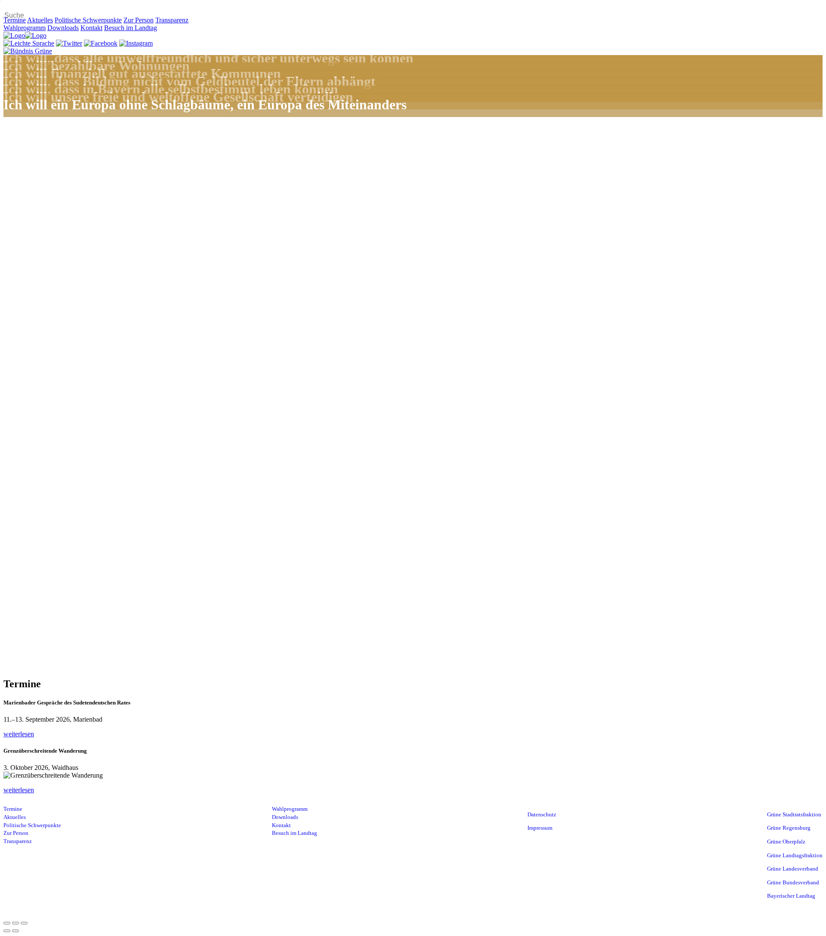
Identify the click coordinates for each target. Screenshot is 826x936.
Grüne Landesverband (792, 869)
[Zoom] (24, 923)
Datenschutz (541, 815)
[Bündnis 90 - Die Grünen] (27, 51)
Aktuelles (40, 20)
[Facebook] (100, 43)
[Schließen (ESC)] (6, 923)
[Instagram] (136, 43)
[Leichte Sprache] (28, 43)
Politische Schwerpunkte (88, 20)
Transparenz (171, 20)
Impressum (539, 828)
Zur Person (138, 20)
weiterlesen (18, 734)
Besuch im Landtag (130, 27)
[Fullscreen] (15, 923)
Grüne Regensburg (789, 828)
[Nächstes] (15, 931)
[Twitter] (69, 43)
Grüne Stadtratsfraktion (794, 815)
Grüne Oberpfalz (786, 842)
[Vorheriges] (6, 931)
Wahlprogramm (24, 27)
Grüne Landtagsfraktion (795, 856)
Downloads (63, 27)
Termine (14, 20)
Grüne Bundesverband (793, 883)
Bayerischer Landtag (791, 896)
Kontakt (91, 27)
